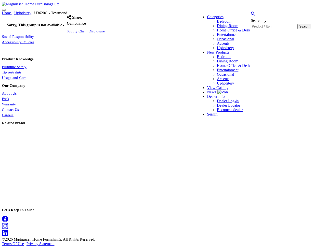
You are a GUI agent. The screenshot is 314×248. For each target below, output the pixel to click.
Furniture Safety (14, 67)
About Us (9, 93)
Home (7, 13)
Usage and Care (14, 78)
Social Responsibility (18, 37)
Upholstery (22, 13)
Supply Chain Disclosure (86, 31)
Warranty (9, 104)
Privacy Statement (40, 244)
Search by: (259, 20)
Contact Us (10, 110)
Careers (7, 115)
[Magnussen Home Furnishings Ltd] (31, 4)
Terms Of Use (13, 244)
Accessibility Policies (18, 42)
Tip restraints (12, 72)
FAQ (5, 99)
